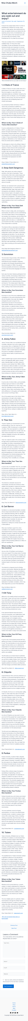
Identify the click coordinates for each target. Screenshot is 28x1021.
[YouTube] (17, 1012)
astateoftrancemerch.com (8, 164)
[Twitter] (13, 1012)
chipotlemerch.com (20, 749)
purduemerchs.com (19, 828)
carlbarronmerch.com (7, 589)
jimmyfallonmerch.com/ (8, 416)
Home (14, 1003)
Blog (14, 1008)
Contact (14, 1010)
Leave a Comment (6, 21)
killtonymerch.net (19, 668)
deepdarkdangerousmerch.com (10, 250)
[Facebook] (10, 1012)
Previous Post (14, 925)
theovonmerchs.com (21, 502)
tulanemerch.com (18, 913)
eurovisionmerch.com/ (7, 335)
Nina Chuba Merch (9, 3)
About (14, 1006)
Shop (14, 1004)
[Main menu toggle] (25, 3)
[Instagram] (15, 1012)
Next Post (14, 928)
